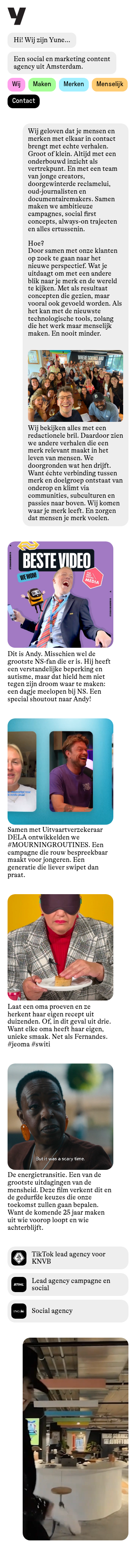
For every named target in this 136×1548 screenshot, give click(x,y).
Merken (73, 84)
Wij (16, 84)
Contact (23, 101)
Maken (42, 84)
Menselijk (109, 84)
